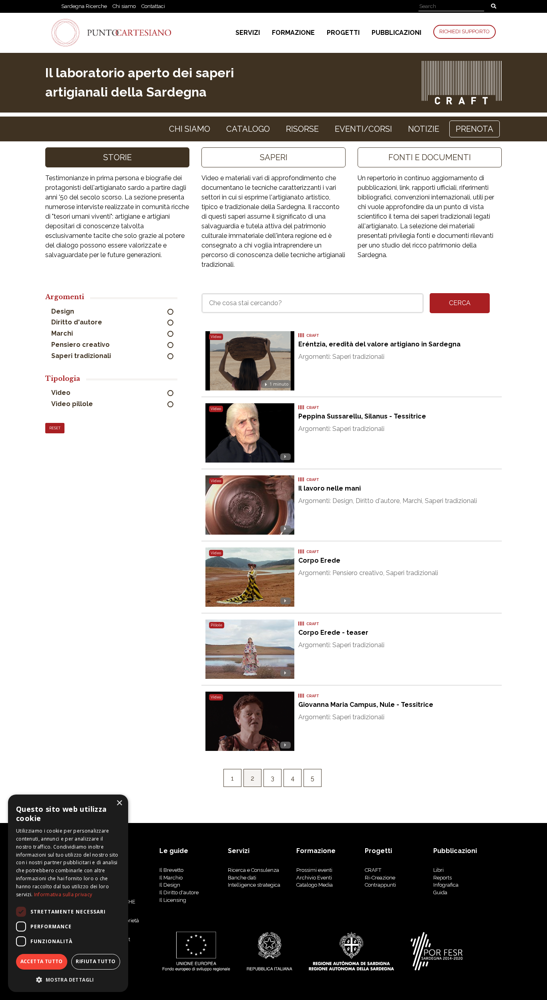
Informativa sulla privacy (63, 894)
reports (442, 878)
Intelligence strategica (254, 885)
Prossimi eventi (314, 870)
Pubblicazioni (396, 32)
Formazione (293, 32)
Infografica (446, 885)
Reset (54, 428)
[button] (68, 979)
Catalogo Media (314, 885)
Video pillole (73, 404)
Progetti (343, 32)
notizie (423, 129)
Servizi (247, 32)
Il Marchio (171, 878)
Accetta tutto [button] (41, 961)
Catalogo (248, 129)
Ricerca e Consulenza (253, 870)
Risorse (302, 129)
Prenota (474, 129)
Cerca (460, 303)
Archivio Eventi (314, 878)
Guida (440, 892)
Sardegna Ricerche (84, 6)
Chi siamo (124, 6)
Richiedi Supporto (464, 31)
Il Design (169, 885)
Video (61, 392)
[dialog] (68, 893)
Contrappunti (380, 885)
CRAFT (373, 870)
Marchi (62, 333)
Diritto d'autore (77, 322)
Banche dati (242, 878)
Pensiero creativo (81, 344)
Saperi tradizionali (82, 356)
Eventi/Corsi (363, 129)
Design (63, 311)
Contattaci (153, 6)
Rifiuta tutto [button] (95, 961)
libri (438, 870)
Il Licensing (172, 900)
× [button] (119, 803)
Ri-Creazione (380, 878)
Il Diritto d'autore (179, 892)
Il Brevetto (171, 870)
